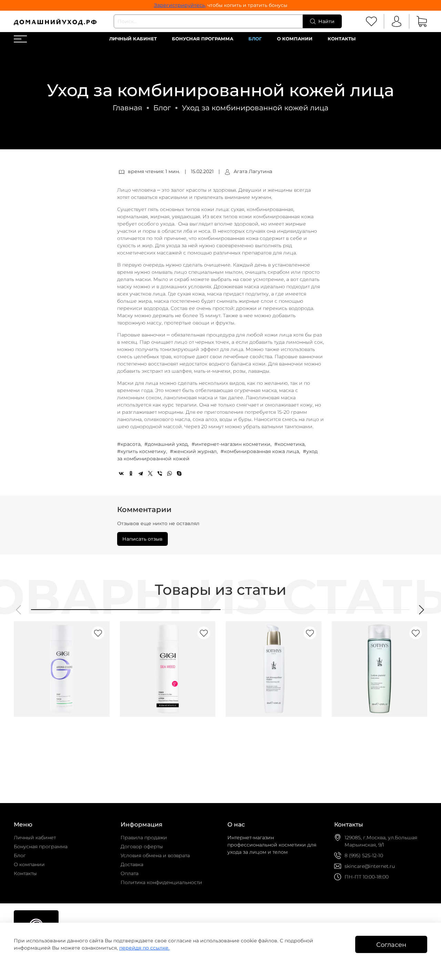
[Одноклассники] (131, 473)
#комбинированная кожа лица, (260, 451)
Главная (127, 107)
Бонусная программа (202, 38)
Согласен (391, 944)
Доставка (132, 864)
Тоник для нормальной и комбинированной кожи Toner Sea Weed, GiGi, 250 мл (167, 739)
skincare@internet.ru (370, 866)
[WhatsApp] (169, 473)
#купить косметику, (142, 451)
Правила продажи (144, 837)
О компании (294, 38)
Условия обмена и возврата (155, 855)
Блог (255, 38)
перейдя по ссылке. (144, 948)
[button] (19, 609)
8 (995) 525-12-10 (364, 855)
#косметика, (290, 444)
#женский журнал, (194, 451)
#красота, (130, 444)
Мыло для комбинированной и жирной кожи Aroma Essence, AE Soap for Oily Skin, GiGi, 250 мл (58, 739)
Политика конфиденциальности (161, 882)
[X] (150, 473)
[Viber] (160, 473)
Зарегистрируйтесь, (180, 5)
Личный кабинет (133, 38)
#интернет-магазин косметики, (232, 444)
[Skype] (179, 473)
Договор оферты (142, 846)
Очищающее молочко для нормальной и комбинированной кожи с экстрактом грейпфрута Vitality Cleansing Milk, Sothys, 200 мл (272, 747)
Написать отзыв (142, 539)
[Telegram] (140, 473)
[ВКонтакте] (121, 473)
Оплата (130, 873)
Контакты (342, 38)
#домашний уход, (167, 444)
